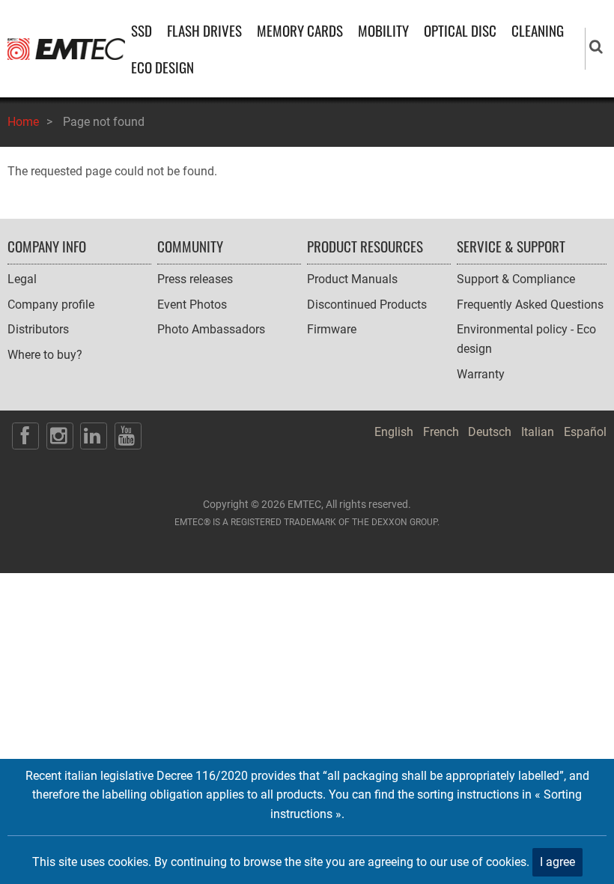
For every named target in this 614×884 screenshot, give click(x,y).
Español (585, 432)
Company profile (50, 304)
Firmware (331, 329)
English (393, 432)
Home (23, 122)
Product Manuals (352, 279)
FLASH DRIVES (204, 30)
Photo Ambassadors (211, 329)
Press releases (195, 279)
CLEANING (537, 30)
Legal (22, 279)
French (441, 432)
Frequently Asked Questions (530, 304)
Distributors (38, 329)
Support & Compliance (516, 279)
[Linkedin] (93, 436)
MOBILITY (383, 30)
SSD (141, 30)
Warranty (481, 374)
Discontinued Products (367, 304)
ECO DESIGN (162, 67)
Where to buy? (44, 355)
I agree (557, 862)
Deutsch (489, 432)
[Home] (66, 47)
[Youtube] (128, 436)
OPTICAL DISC (460, 30)
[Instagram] (59, 436)
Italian (537, 432)
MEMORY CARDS (300, 30)
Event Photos (192, 304)
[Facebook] (25, 436)
